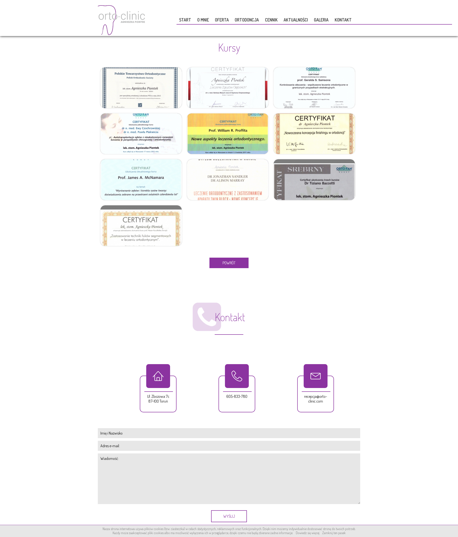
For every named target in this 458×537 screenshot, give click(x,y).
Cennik (271, 19)
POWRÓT (229, 263)
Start (185, 19)
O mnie (203, 19)
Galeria (321, 19)
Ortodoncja (247, 19)
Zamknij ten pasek (334, 533)
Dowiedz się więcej (307, 533)
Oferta (222, 19)
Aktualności (296, 19)
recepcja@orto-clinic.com (315, 399)
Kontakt (343, 19)
